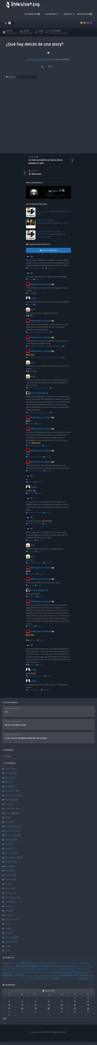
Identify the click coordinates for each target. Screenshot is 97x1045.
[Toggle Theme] (9, 22)
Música (7, 871)
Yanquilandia (73, 979)
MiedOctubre (87, 966)
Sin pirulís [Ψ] (50, 976)
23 (88, 1008)
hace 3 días (48, 676)
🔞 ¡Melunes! (31, 665)
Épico (91, 979)
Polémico (8, 888)
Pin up (29, 972)
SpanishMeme (72, 975)
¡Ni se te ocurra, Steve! (15, 725)
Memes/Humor (10, 708)
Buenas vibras (9, 791)
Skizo (6, 911)
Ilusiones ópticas (10, 835)
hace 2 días (40, 424)
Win (5, 946)
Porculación (58, 972)
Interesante (8, 840)
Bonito (7, 786)
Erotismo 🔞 (9, 813)
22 (75, 1008)
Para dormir (9, 879)
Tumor (6, 933)
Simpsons (39, 976)
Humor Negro (81, 963)
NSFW (64, 969)
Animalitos (8, 773)
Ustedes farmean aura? (34, 445)
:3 (38, 209)
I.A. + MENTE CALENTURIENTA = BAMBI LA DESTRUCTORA (44, 346)
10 (9, 1005)
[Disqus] (48, 118)
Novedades (8, 875)
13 (48, 1005)
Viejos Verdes (9, 942)
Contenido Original (11, 795)
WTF (6, 950)
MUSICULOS (34, 969)
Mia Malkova (31, 574)
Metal (79, 966)
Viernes (62, 979)
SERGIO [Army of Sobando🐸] (42, 284)
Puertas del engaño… (33, 690)
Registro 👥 (69, 14)
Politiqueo (8, 893)
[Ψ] (83, 978)
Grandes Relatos (10, 826)
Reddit (19, 708)
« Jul (4, 1018)
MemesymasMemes (63, 966)
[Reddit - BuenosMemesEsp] (81, 23)
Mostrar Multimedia (49, 250)
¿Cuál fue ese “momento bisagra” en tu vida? (26, 738)
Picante (19, 972)
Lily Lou (29, 279)
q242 (60, 582)
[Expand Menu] (41, 14)
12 (35, 1005)
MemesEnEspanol (33, 966)
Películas (84, 969)
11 (22, 1005)
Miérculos (6, 969)
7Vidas (7, 962)
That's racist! (24, 979)
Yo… (7, 712)
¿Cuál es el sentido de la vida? (48, 231)
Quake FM (73, 972)
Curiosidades (9, 800)
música (56, 969)
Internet (7, 844)
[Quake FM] (48, 198)
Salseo (7, 906)
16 (88, 1005)
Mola (15, 969)
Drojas (55, 963)
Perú (6, 884)
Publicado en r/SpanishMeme (41, 59)
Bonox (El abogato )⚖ (39, 393)
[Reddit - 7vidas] (85, 23)
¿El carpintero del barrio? (34, 457)
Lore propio (9, 853)
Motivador (8, 862)
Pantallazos (73, 969)
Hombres (70, 963)
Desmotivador (9, 808)
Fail (5, 817)
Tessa (16, 979)
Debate (7, 804)
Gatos (7, 722)
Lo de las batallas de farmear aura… (38, 332)
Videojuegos (9, 937)
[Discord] (91, 23)
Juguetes (7, 848)
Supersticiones (10, 919)
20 (48, 1008)
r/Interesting (86, 972)
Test (6, 924)
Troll (6, 928)
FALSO (62, 963)
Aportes (7, 777)
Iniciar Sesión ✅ (84, 14)
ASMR (6, 782)
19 (35, 1008)
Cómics (46, 962)
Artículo (17, 963)
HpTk (32, 309)
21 (62, 1008)
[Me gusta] (42, 66)
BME (26, 962)
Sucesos (7, 915)
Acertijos (7, 769)
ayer (36, 293)
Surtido (9, 979)
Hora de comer (10, 831)
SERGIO (42, 223)
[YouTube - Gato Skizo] (88, 23)
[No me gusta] (49, 66)
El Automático (11, 33)
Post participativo (11, 897)
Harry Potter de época (45, 220)
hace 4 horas (51, 268)
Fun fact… (30, 626)
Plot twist (39, 972)
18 (22, 1008)
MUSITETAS (46, 969)
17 (9, 1008)
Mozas (7, 866)
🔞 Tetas (30, 371)
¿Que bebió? (30, 424)
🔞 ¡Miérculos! (31, 640)
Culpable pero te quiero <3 (35, 676)
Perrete (8, 972)
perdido (33, 298)
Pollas (47, 972)
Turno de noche (44, 978)
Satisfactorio (29, 976)
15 (75, 1005)
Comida (36, 963)
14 (62, 1005)
